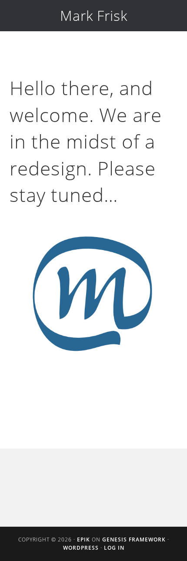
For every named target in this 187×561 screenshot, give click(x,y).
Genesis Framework (134, 539)
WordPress (81, 547)
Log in (114, 547)
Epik (83, 539)
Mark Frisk (93, 15)
